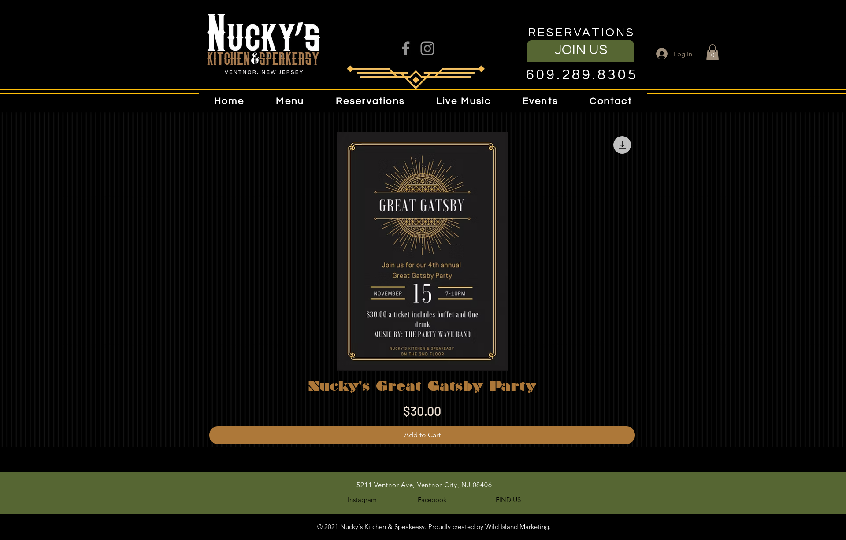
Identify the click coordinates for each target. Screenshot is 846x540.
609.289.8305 (582, 74)
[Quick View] (422, 252)
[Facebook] (406, 48)
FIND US (508, 500)
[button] (290, 101)
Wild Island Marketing (517, 526)
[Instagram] (427, 48)
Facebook (432, 500)
